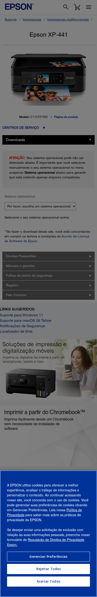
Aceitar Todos (48, 581)
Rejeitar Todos (48, 569)
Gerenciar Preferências (48, 556)
